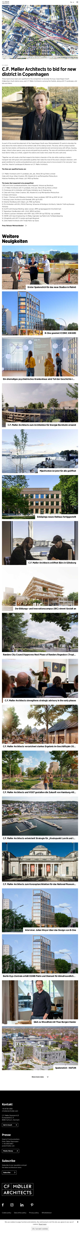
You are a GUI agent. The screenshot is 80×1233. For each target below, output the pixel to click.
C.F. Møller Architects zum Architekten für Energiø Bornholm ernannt (42, 424)
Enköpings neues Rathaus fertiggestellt (56, 516)
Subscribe (7, 1172)
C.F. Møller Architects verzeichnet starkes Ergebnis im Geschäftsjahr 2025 (39, 746)
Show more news (38, 1077)
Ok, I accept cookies (40, 1229)
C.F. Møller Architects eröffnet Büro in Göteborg (52, 562)
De (71, 2)
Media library (8, 1151)
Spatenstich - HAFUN (65, 1067)
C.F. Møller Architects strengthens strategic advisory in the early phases (40, 700)
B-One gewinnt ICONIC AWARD (60, 333)
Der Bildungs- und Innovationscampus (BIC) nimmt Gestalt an (45, 608)
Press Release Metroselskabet (12, 226)
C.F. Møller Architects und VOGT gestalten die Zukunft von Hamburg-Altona (40, 792)
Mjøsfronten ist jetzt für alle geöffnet (58, 470)
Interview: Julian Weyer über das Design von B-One (50, 930)
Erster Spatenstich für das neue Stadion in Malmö (52, 287)
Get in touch (7, 1125)
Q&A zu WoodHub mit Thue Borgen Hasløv (55, 1022)
